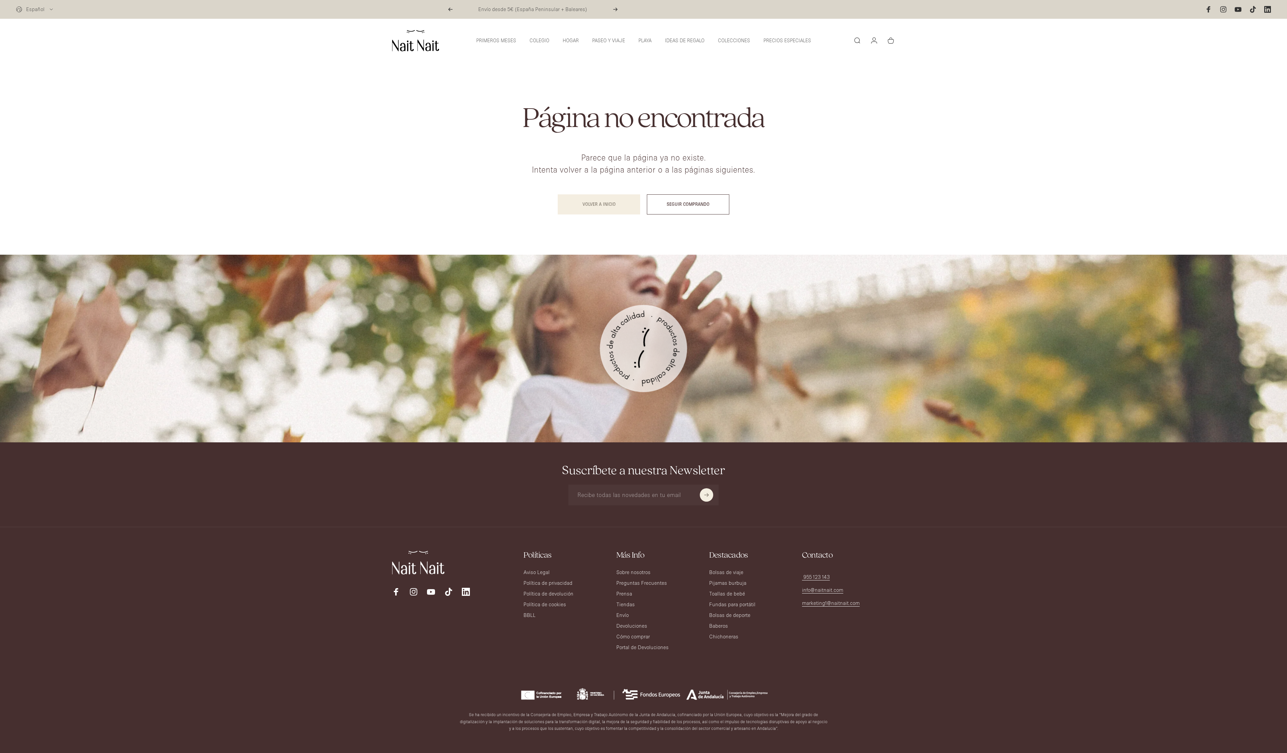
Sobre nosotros (633, 572)
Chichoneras (723, 636)
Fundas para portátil (732, 604)
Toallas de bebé (727, 594)
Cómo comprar (633, 636)
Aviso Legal (537, 572)
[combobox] (35, 9)
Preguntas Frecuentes (641, 583)
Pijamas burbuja (727, 583)
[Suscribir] (706, 495)
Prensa (624, 594)
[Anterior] (450, 9)
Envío (622, 615)
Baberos (718, 626)
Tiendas (625, 604)
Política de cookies (545, 604)
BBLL (530, 615)
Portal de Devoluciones (642, 647)
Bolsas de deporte (729, 615)
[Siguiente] (615, 9)
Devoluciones (631, 626)
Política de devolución (548, 594)
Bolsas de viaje (726, 572)
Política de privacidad (548, 583)
